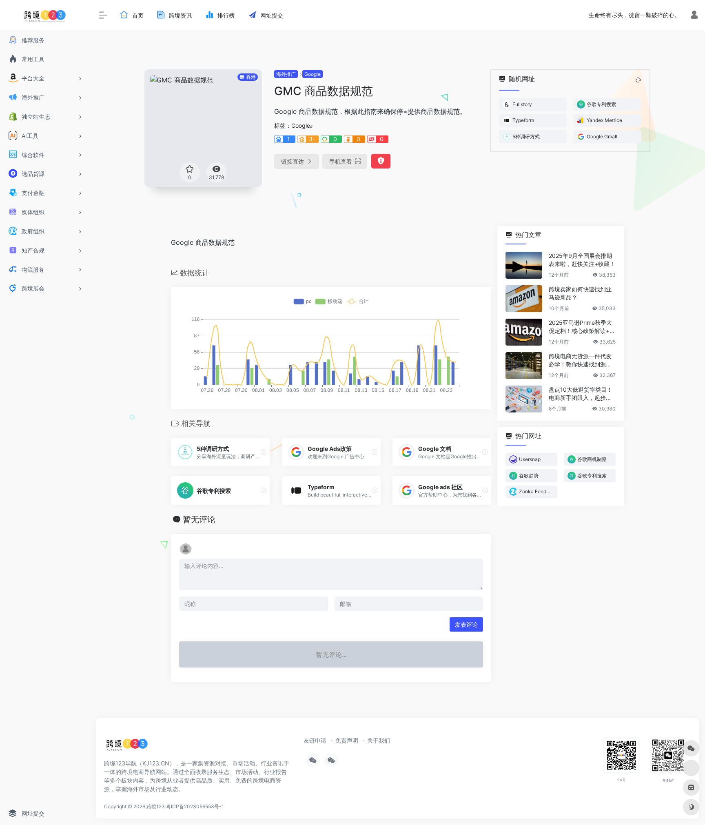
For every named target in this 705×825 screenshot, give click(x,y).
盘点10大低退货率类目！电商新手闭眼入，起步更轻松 (580, 394)
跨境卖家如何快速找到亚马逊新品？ (580, 293)
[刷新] (638, 80)
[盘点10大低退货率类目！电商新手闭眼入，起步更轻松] (523, 399)
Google (312, 74)
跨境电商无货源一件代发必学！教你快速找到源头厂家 (580, 360)
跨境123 (155, 806)
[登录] (694, 16)
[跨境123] (127, 747)
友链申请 (315, 740)
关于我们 (378, 740)
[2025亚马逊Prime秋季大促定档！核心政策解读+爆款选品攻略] (523, 332)
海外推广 (286, 74)
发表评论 (466, 624)
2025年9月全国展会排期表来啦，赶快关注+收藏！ (582, 259)
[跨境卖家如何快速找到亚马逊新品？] (523, 298)
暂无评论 (199, 519)
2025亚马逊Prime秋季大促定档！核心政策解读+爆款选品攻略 (582, 327)
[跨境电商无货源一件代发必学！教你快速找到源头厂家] (523, 365)
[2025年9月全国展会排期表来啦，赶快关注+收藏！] (523, 265)
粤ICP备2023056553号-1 (195, 806)
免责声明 (346, 740)
